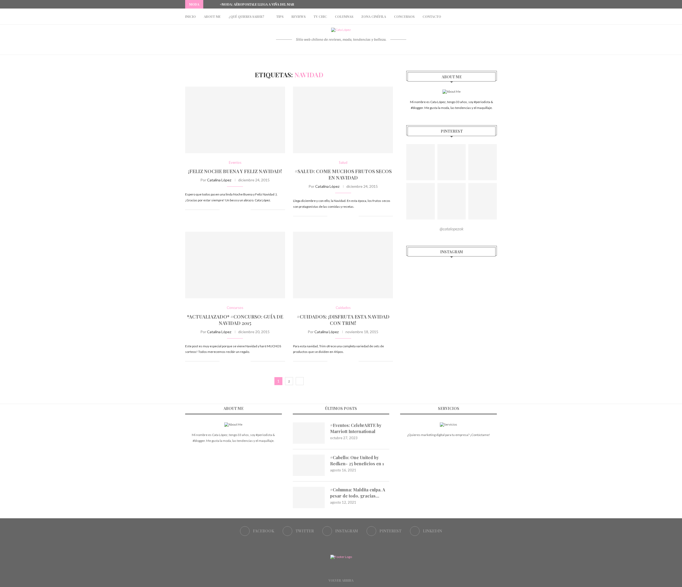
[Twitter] (477, 4)
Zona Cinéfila (373, 16)
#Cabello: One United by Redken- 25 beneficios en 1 (357, 460)
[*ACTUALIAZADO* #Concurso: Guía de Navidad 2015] (235, 265)
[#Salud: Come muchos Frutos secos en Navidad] (343, 120)
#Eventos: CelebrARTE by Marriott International (355, 428)
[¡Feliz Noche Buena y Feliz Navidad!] (235, 120)
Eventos (235, 163)
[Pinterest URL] (420, 162)
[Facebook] (471, 4)
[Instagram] (483, 4)
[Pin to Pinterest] (240, 209)
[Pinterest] (489, 4)
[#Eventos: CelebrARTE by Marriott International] (309, 433)
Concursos (404, 16)
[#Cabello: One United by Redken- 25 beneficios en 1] (309, 465)
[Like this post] (223, 209)
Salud (343, 163)
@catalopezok (452, 228)
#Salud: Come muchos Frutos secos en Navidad (343, 174)
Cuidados (343, 308)
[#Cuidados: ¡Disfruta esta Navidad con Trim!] (343, 265)
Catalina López (219, 180)
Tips (279, 16)
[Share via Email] (246, 209)
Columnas (344, 16)
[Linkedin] (495, 4)
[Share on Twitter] (235, 209)
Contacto (432, 16)
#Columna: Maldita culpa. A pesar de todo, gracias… (357, 492)
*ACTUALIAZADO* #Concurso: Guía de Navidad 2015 (235, 319)
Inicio (190, 16)
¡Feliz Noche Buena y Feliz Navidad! (235, 171)
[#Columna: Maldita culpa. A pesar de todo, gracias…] (309, 497)
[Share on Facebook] (229, 209)
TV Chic (320, 16)
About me (212, 16)
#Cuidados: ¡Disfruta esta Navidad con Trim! (343, 319)
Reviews (298, 16)
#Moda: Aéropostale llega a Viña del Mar (257, 4)
